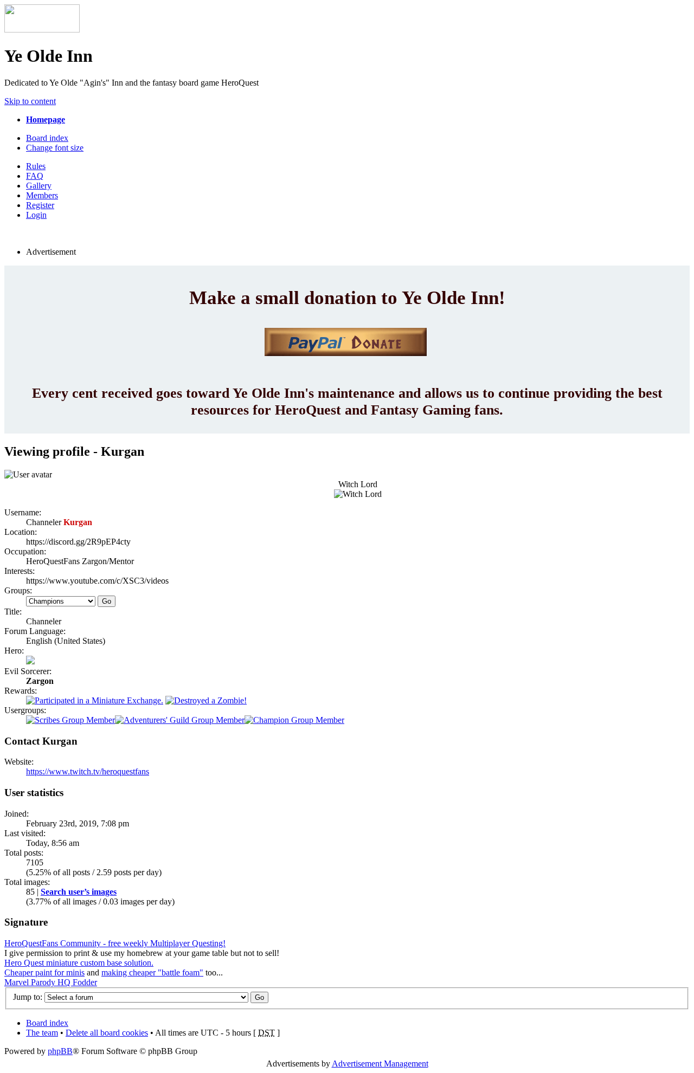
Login (36, 214)
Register (40, 205)
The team (42, 1032)
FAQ (34, 175)
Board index (47, 138)
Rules (36, 166)
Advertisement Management (380, 1063)
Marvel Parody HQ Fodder (50, 982)
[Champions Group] (294, 720)
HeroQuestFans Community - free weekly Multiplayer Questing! (115, 943)
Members (42, 195)
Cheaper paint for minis (44, 972)
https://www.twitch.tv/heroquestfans (87, 771)
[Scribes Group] (70, 720)
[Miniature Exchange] (94, 700)
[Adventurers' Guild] (180, 720)
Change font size (54, 147)
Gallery (39, 185)
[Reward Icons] (206, 700)
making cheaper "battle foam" (152, 972)
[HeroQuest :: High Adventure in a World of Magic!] (42, 29)
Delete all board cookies (107, 1032)
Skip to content (30, 101)
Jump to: (27, 996)
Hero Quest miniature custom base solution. (78, 962)
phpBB (60, 1051)
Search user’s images (79, 891)
